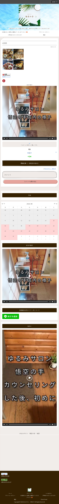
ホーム (10, 493)
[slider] (28, 138)
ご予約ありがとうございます (48, 495)
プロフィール (30, 493)
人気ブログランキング (6, 482)
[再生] (4, 138)
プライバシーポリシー (10, 495)
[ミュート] (52, 138)
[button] (29, 113)
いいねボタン (49, 493)
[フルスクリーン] (54, 138)
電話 (15, 499)
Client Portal (44, 499)
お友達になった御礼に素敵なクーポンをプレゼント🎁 (29, 496)
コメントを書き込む (30, 181)
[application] (29, 113)
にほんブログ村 (5, 476)
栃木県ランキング (6, 76)
